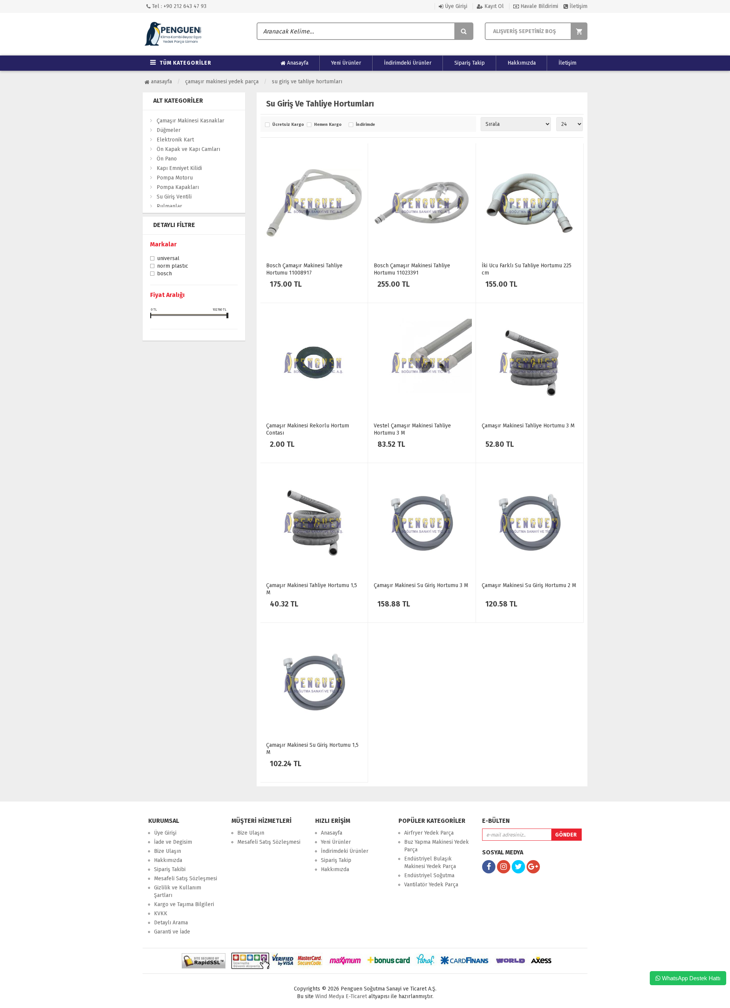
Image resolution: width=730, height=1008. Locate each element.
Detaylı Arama (171, 922)
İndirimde (365, 124)
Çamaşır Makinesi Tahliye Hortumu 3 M (528, 425)
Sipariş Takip (469, 63)
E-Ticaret (355, 996)
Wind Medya (329, 996)
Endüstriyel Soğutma (429, 875)
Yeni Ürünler (346, 63)
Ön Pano (167, 159)
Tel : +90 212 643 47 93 (178, 6)
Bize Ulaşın (167, 851)
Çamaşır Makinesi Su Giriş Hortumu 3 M (421, 585)
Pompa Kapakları (178, 187)
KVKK (160, 913)
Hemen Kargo (327, 124)
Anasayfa (297, 63)
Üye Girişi (455, 6)
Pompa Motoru (175, 178)
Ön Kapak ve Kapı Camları (188, 149)
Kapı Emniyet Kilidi (179, 168)
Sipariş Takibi (170, 869)
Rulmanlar (169, 206)
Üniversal (168, 259)
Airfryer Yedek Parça (429, 833)
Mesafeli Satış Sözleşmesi (185, 878)
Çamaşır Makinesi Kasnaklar (190, 120)
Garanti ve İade (172, 932)
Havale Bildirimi (538, 6)
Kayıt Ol (493, 6)
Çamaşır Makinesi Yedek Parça (222, 81)
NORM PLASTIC (172, 266)
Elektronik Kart (175, 140)
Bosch (164, 274)
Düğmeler (169, 130)
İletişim (577, 6)
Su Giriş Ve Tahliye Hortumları (307, 81)
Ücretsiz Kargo (287, 124)
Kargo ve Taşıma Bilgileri (184, 904)
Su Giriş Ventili (174, 197)
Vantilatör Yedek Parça (431, 884)
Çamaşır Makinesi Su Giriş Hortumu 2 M (529, 585)
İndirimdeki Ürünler (408, 63)
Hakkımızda (522, 63)
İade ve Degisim (173, 842)
